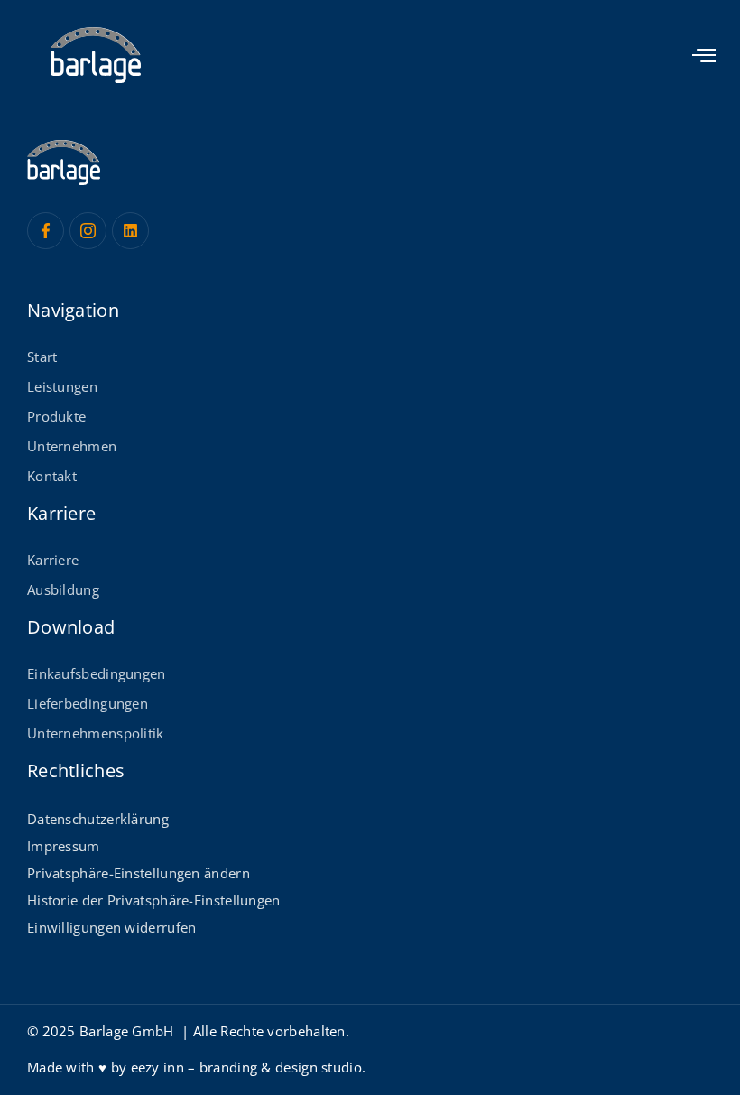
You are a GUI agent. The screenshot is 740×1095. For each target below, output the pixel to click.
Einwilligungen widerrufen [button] (112, 927)
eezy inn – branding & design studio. (248, 1067)
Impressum (63, 846)
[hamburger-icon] (704, 56)
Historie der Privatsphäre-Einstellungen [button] (154, 900)
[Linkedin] (130, 230)
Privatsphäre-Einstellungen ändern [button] (138, 873)
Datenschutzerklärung (98, 819)
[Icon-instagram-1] (87, 230)
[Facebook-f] (45, 230)
